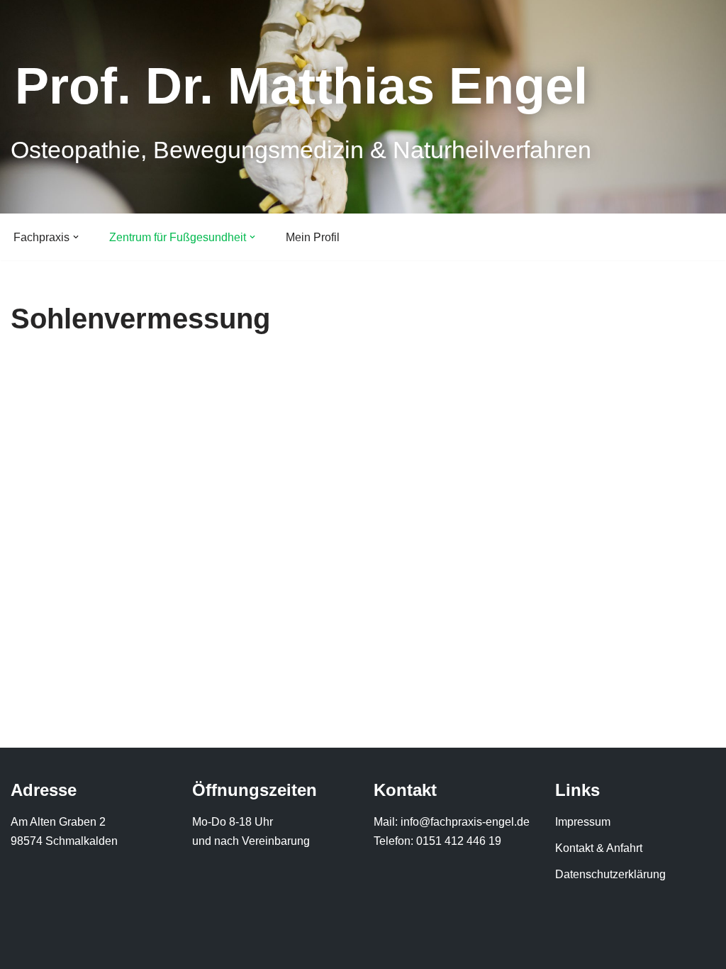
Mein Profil (313, 237)
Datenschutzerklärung (610, 874)
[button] (76, 237)
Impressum (582, 822)
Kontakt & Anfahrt (598, 848)
